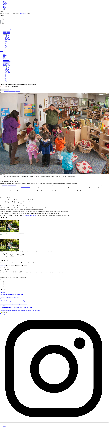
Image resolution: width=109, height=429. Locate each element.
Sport (6, 36)
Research (2, 267)
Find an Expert (3, 24)
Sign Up (7, 24)
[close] (1, 234)
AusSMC (4, 1)
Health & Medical (6, 60)
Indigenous (7, 35)
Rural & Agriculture (6, 32)
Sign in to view (23, 277)
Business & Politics (6, 33)
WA (5, 45)
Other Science (7, 37)
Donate (10, 24)
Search (1, 23)
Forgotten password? (23, 13)
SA (5, 44)
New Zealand (7, 39)
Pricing (4, 8)
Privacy (4, 424)
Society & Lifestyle (6, 30)
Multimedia (6, 91)
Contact (4, 426)
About (4, 6)
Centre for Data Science (25, 187)
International (7, 71)
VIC (6, 42)
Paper (5, 270)
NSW (6, 41)
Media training (5, 3)
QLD (6, 43)
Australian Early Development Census (9, 185)
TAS (6, 46)
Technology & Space (6, 31)
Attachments (11, 91)
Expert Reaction (17, 91)
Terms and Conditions (7, 425)
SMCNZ (4, 2)
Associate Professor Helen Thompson (29, 215)
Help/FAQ (5, 7)
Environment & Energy (7, 61)
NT (5, 47)
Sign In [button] (5, 9)
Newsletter (5, 4)
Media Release (3, 265)
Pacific (6, 40)
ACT (6, 48)
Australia (6, 38)
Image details (21, 233)
